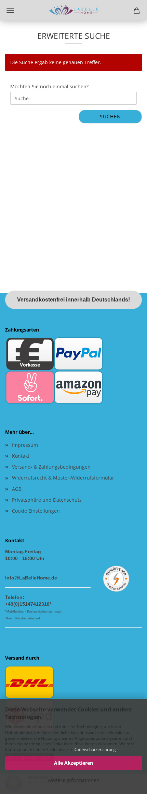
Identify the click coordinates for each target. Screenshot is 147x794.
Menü (10, 10)
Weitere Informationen (73, 780)
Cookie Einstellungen (36, 511)
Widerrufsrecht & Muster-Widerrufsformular (63, 477)
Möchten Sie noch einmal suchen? (49, 86)
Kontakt (20, 456)
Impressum (25, 445)
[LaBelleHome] (73, 10)
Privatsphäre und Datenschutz (47, 500)
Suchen (110, 116)
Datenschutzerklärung (95, 749)
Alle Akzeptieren (73, 763)
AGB (17, 489)
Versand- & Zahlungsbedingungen (51, 467)
